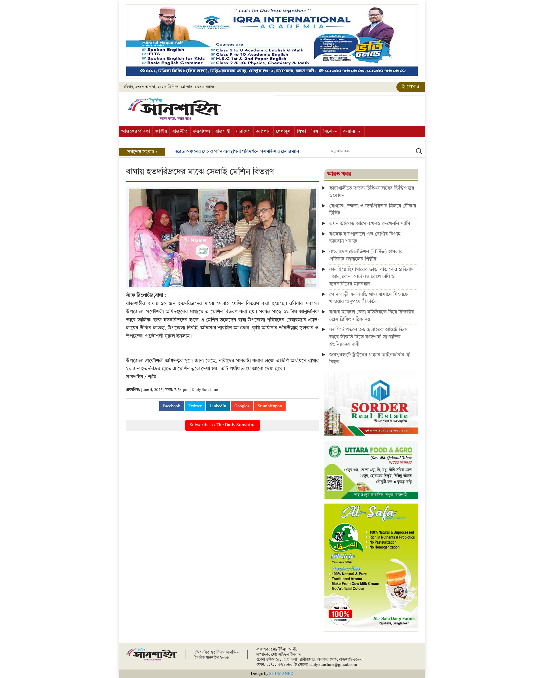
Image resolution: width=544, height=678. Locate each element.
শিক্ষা (301, 131)
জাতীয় (161, 131)
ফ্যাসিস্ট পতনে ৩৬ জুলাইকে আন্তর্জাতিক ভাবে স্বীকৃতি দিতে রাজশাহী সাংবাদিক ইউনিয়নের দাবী (368, 337)
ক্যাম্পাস (263, 131)
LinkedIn (218, 406)
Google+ (242, 406)
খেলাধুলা (284, 131)
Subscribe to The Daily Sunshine (223, 425)
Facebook (171, 406)
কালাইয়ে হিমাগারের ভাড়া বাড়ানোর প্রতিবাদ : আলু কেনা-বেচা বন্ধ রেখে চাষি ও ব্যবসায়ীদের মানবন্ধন (371, 277)
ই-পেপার (410, 86)
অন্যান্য (349, 131)
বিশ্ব (314, 131)
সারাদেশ (243, 131)
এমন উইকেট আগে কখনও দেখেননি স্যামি (369, 223)
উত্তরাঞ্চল (201, 131)
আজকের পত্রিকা (135, 131)
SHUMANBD (281, 674)
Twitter (195, 406)
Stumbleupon (270, 406)
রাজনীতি (180, 131)
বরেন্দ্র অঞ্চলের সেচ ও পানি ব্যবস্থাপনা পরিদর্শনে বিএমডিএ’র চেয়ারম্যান (237, 151)
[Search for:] (376, 151)
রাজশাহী (222, 131)
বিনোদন (330, 131)
